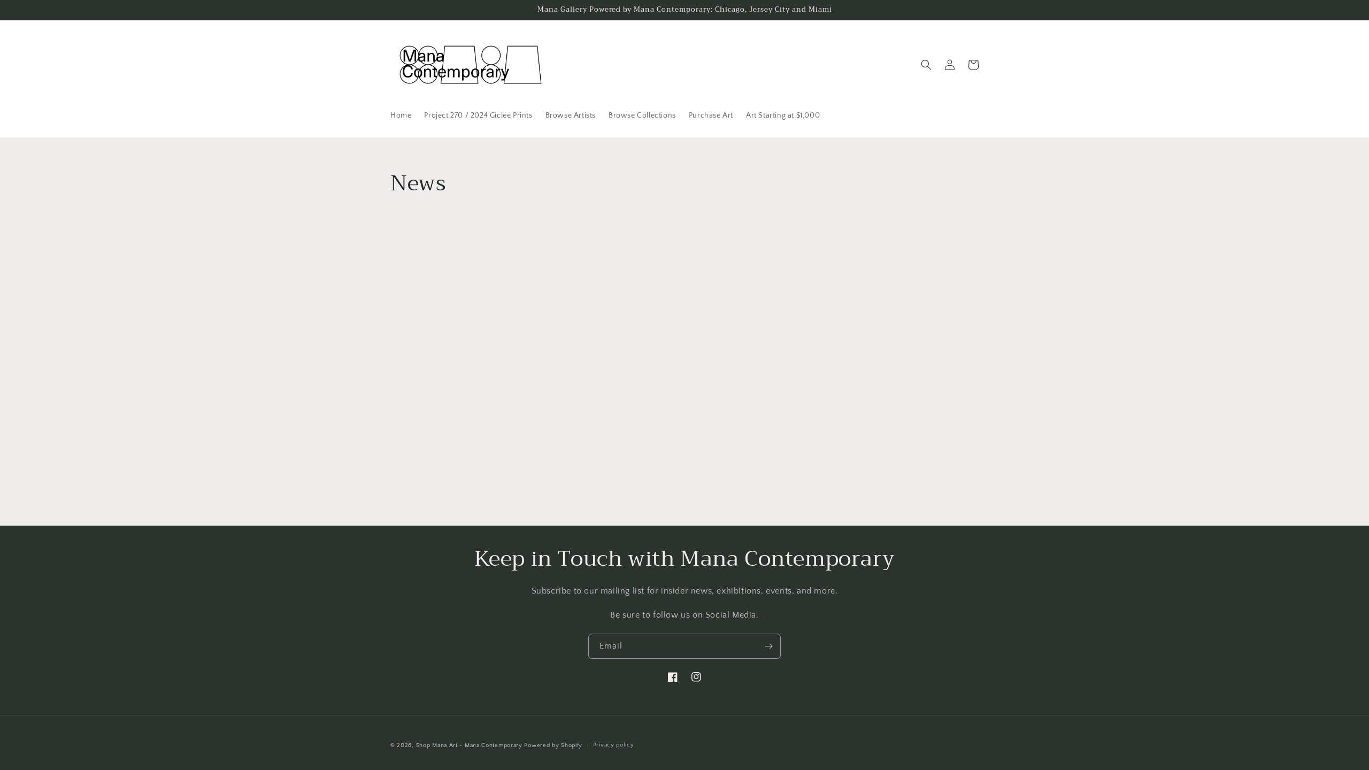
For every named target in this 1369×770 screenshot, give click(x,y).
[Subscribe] (768, 646)
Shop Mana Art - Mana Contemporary (469, 745)
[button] (926, 64)
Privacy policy (613, 745)
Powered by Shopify (553, 745)
